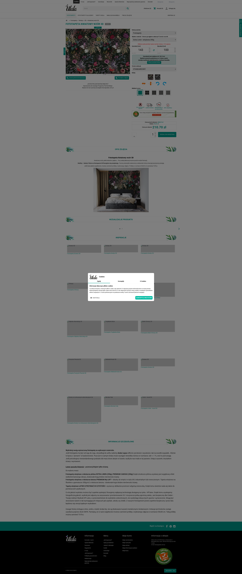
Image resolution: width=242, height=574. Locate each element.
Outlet (105, 548)
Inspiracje (171, 15)
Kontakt (150, 2)
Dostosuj (96, 298)
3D (85, 20)
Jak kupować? (91, 2)
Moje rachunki (126, 542)
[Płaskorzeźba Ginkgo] (158, 290)
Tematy (81, 20)
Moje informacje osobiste (129, 548)
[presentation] (179, 228)
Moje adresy (126, 545)
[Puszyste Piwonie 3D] (84, 365)
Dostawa (87, 545)
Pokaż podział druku (154, 62)
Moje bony (125, 550)
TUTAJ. (155, 166)
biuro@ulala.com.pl (160, 544)
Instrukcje (101, 2)
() (147, 8)
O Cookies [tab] (143, 281)
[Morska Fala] (121, 400)
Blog (105, 556)
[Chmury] (84, 286)
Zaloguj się (172, 8)
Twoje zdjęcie (127, 15)
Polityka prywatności (91, 556)
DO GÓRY (169, 570)
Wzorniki (109, 2)
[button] (149, 48)
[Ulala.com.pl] (73, 7)
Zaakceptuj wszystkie (144, 297)
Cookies (76, 1)
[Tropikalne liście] (121, 326)
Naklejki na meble (113, 15)
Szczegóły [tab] (121, 281)
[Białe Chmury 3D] (158, 326)
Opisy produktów (109, 542)
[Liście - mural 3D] (158, 401)
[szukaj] (127, 8)
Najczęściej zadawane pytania (136, 2)
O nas (82, 2)
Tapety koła (100, 15)
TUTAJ (81, 515)
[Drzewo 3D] (158, 362)
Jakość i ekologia (109, 545)
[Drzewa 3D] (84, 249)
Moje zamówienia (127, 540)
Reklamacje (88, 558)
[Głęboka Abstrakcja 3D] (84, 328)
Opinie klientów (119, 2)
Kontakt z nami (89, 540)
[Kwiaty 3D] (121, 248)
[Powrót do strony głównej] (66, 20)
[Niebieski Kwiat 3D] (121, 365)
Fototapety (71, 15)
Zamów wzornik (163, 36)
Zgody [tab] (99, 281)
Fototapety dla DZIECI (85, 15)
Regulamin (88, 548)
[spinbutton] (140, 50)
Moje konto (127, 536)
